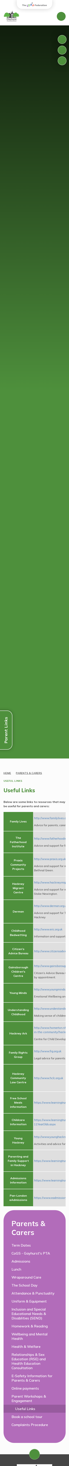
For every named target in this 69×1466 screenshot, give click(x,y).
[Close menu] (61, 16)
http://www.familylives (49, 818)
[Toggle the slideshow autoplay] (62, 60)
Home (7, 773)
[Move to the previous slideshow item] (62, 39)
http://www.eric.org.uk (48, 929)
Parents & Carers (29, 773)
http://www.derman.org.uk (51, 906)
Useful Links (13, 780)
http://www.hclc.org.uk (48, 1078)
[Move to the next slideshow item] (62, 50)
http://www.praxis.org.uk (50, 859)
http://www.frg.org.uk (47, 1051)
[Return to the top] (34, 1454)
